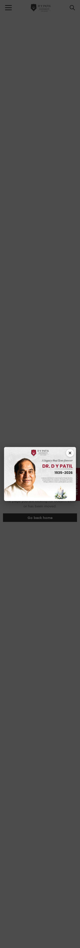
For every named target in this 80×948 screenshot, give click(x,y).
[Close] (70, 453)
